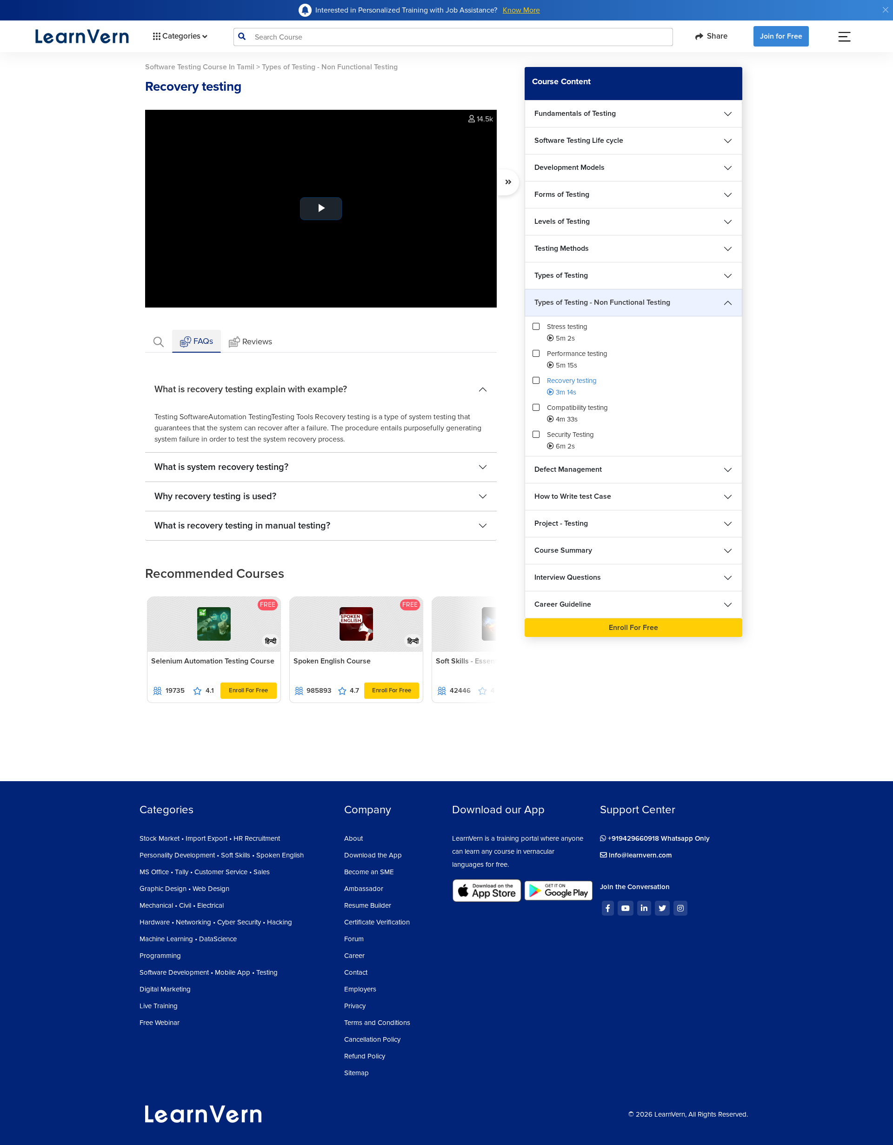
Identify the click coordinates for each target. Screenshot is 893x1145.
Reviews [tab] (257, 341)
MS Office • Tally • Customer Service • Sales (205, 872)
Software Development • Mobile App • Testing (209, 972)
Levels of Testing (562, 221)
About (353, 838)
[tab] (158, 341)
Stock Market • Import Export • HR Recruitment (210, 838)
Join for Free (781, 36)
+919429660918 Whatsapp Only (658, 838)
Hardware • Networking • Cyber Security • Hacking (216, 922)
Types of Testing (561, 275)
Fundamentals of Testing (575, 113)
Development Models (569, 167)
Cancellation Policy (372, 1039)
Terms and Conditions (377, 1022)
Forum (354, 939)
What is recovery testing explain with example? (250, 389)
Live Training (159, 1006)
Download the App (373, 855)
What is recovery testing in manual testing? (242, 525)
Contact (355, 972)
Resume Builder (367, 905)
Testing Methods (561, 248)
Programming (160, 955)
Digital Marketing (165, 989)
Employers (360, 989)
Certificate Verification (377, 922)
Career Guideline (562, 604)
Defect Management (568, 469)
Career (354, 955)
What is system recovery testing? (221, 467)
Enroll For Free (248, 690)
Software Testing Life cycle (578, 140)
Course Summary (563, 550)
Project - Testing (561, 523)
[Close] (885, 9)
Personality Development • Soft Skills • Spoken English (222, 855)
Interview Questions (567, 577)
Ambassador (363, 888)
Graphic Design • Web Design (184, 888)
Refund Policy (364, 1056)
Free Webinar (160, 1022)
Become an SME (369, 872)
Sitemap (356, 1073)
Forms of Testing (561, 194)
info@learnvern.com (639, 855)
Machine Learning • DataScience (188, 939)
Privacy (355, 1006)
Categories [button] (181, 36)
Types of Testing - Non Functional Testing (602, 302)
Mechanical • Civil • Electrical (182, 905)
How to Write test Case (572, 496)
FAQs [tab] (202, 341)
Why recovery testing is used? (215, 496)
